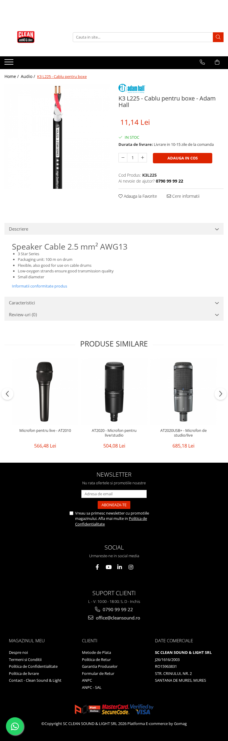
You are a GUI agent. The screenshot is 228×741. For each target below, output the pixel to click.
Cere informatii (185, 196)
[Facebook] (97, 567)
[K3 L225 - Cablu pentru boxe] (57, 136)
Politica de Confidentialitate (33, 666)
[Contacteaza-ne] (202, 62)
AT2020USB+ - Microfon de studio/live (183, 433)
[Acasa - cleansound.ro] (34, 37)
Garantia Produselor (100, 666)
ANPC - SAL (92, 687)
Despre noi (18, 652)
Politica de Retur (96, 659)
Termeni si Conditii (25, 659)
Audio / (28, 76)
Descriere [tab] (18, 229)
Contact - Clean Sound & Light (35, 680)
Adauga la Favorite (140, 196)
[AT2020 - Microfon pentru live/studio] (114, 391)
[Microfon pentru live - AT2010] (45, 391)
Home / (12, 76)
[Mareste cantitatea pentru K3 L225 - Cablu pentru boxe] (142, 157)
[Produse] (9, 63)
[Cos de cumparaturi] (217, 62)
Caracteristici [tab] (22, 303)
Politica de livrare (24, 673)
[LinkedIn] (120, 567)
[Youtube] (108, 567)
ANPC (87, 680)
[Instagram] (131, 567)
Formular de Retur (98, 673)
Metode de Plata (96, 652)
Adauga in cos (182, 158)
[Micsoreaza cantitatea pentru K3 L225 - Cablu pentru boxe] (122, 157)
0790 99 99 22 (117, 609)
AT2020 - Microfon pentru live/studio (114, 433)
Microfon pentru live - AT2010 (45, 430)
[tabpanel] (57, 136)
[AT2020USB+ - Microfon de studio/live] (183, 391)
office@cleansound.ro (117, 618)
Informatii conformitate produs (39, 286)
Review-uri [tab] (23, 314)
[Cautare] (218, 37)
